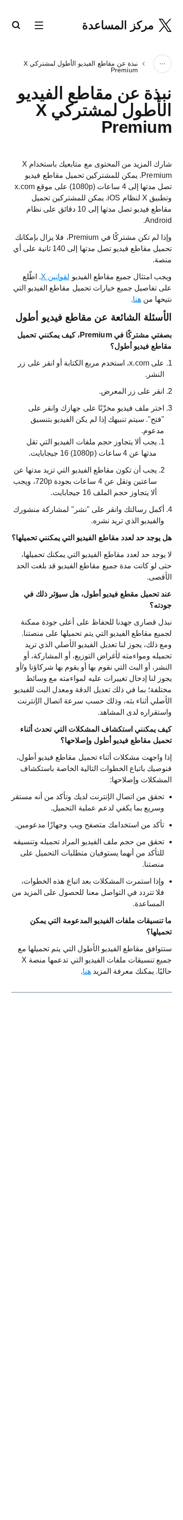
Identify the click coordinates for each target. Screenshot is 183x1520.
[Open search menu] (16, 25)
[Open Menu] (39, 26)
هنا (137, 299)
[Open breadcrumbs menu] (162, 63)
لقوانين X (55, 277)
